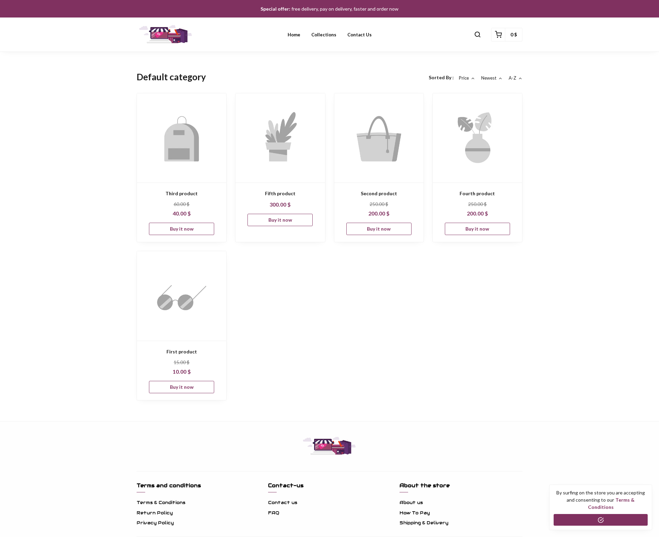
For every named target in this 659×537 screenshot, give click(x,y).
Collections (323, 34)
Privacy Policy (155, 523)
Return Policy (155, 513)
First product (181, 351)
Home (294, 34)
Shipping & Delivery (424, 523)
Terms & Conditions (161, 502)
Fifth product (280, 193)
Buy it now (182, 229)
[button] (477, 35)
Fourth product (477, 193)
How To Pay (415, 513)
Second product (379, 193)
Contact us (359, 34)
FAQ (273, 513)
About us (411, 502)
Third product (181, 193)
